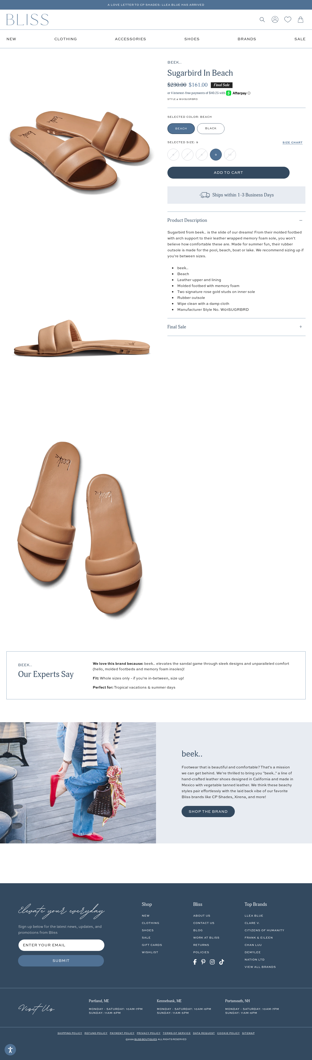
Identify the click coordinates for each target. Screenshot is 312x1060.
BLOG (198, 930)
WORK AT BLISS (206, 937)
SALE (146, 937)
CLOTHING (150, 923)
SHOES (148, 930)
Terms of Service (177, 1033)
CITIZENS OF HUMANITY (264, 930)
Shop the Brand (208, 811)
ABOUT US (201, 916)
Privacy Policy (149, 1033)
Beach (181, 128)
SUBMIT (61, 960)
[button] (262, 20)
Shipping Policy (70, 1033)
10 (230, 154)
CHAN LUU (253, 945)
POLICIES (201, 952)
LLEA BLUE (254, 916)
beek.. (25, 664)
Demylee (253, 952)
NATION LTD (255, 959)
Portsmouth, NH (237, 1001)
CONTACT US (203, 923)
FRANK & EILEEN (259, 937)
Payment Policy (122, 1033)
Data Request (204, 1033)
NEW (146, 916)
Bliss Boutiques (145, 1039)
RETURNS (201, 945)
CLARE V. (252, 923)
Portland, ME (99, 1001)
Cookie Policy (228, 1033)
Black (211, 128)
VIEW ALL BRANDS (260, 967)
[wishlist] (288, 20)
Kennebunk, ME (169, 1001)
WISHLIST (150, 952)
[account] (275, 20)
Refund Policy (96, 1033)
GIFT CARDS (152, 945)
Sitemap (248, 1033)
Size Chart (293, 142)
